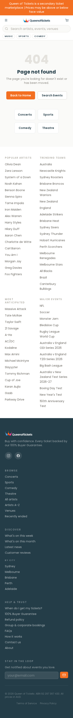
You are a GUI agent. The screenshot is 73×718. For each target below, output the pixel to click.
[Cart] (67, 20)
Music (9, 36)
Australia (46, 164)
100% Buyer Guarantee (20, 614)
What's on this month (20, 541)
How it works (13, 637)
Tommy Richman (17, 374)
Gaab (9, 393)
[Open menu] (6, 20)
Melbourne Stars (51, 265)
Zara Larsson (14, 171)
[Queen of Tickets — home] (36, 20)
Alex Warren (13, 216)
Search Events (52, 95)
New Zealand (49, 201)
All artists (11, 499)
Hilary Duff (12, 229)
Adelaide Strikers (51, 214)
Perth (8, 583)
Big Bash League (51, 366)
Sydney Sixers (49, 227)
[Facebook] (18, 455)
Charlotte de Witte (18, 242)
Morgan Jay (13, 261)
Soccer (45, 312)
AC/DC (10, 341)
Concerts (25, 115)
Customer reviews (18, 553)
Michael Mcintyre (17, 361)
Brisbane (11, 578)
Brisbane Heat (49, 221)
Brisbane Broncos (52, 184)
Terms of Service (26, 703)
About (9, 648)
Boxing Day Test (51, 388)
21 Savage (12, 328)
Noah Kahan (13, 184)
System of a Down (18, 177)
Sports (23, 36)
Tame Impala (14, 203)
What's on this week (19, 536)
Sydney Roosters (51, 177)
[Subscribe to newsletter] (64, 675)
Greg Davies (13, 268)
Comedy (39, 36)
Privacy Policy (48, 703)
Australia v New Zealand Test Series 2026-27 (53, 377)
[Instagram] (8, 455)
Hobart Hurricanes (52, 240)
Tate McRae (13, 315)
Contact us (13, 642)
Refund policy (14, 620)
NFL (42, 306)
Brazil (43, 277)
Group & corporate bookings (25, 625)
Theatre (48, 128)
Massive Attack (15, 309)
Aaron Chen (13, 235)
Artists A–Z (12, 505)
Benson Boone (15, 190)
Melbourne (12, 572)
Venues (10, 511)
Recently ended (16, 516)
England (45, 208)
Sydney (10, 566)
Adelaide (11, 589)
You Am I (11, 255)
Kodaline (11, 348)
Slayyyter (11, 367)
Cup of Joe (12, 380)
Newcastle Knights (52, 171)
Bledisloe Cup (49, 325)
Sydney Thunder (51, 234)
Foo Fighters (13, 274)
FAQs (8, 631)
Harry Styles (13, 222)
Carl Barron (12, 248)
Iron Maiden (13, 210)
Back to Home (20, 95)
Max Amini (12, 354)
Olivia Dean (13, 164)
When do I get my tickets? (23, 608)
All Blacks (46, 271)
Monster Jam (49, 319)
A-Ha (8, 335)
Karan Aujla (12, 387)
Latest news (13, 547)
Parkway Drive (14, 399)
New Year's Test (51, 395)
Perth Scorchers (51, 247)
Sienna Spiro (13, 197)
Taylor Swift (13, 322)
